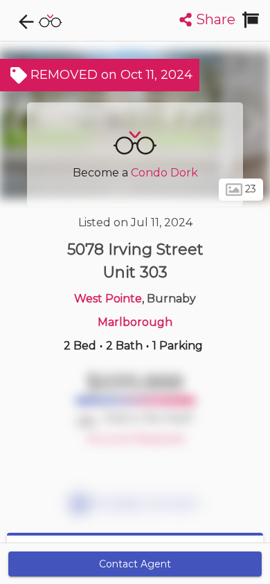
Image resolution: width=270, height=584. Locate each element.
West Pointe (108, 298)
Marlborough (135, 322)
